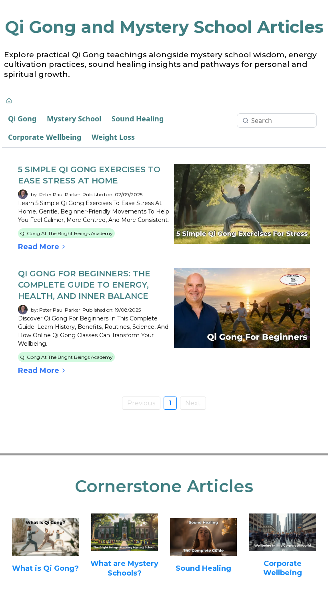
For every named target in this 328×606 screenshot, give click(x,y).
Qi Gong (22, 118)
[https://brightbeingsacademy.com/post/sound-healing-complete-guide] (203, 537)
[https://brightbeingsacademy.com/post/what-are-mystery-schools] (124, 532)
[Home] (9, 101)
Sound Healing (138, 118)
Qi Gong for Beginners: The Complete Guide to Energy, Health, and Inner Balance (84, 285)
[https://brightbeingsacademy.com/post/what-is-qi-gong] (45, 537)
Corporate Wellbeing (44, 137)
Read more (38, 246)
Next (193, 403)
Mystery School (74, 118)
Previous (141, 403)
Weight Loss (113, 137)
